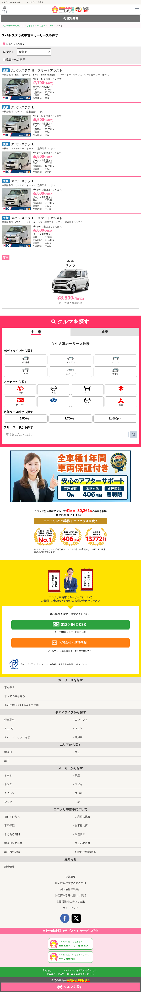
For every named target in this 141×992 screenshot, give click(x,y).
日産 (77, 775)
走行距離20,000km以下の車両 (21, 704)
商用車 (79, 737)
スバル (79, 793)
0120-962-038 (73, 624)
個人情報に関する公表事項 (70, 883)
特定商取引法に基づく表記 (70, 895)
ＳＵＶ (79, 728)
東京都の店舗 (82, 843)
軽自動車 (9, 719)
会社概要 (70, 876)
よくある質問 (12, 834)
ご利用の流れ (82, 816)
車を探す (9, 687)
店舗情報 (80, 834)
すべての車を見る (14, 696)
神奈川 (8, 752)
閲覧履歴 (72, 18)
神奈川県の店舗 (13, 843)
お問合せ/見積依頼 (85, 851)
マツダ (8, 801)
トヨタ (8, 775)
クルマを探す (73, 987)
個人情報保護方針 (70, 889)
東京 (77, 752)
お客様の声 (81, 825)
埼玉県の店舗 (12, 851)
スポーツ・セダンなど (17, 737)
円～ (26, 418)
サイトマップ (70, 907)
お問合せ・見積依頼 (73, 642)
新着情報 (9, 866)
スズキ (79, 784)
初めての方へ (12, 816)
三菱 (77, 801)
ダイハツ (9, 793)
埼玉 (6, 760)
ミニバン (9, 728)
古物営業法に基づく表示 (70, 901)
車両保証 (9, 825)
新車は (4, 11)
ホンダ (8, 784)
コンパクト (81, 719)
